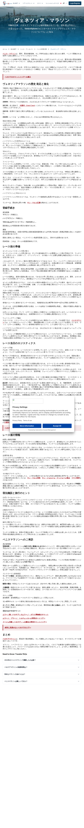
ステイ (39, 3)
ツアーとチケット (27, 3)
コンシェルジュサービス (52, 3)
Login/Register (75, 3)
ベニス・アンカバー (26, 49)
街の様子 (15, 3)
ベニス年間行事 (42, 49)
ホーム (5, 49)
